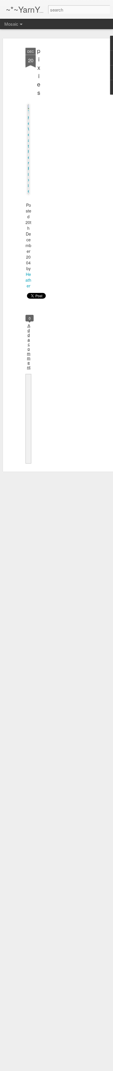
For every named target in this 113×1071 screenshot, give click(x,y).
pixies (38, 71)
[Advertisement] (63, 135)
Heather (28, 280)
